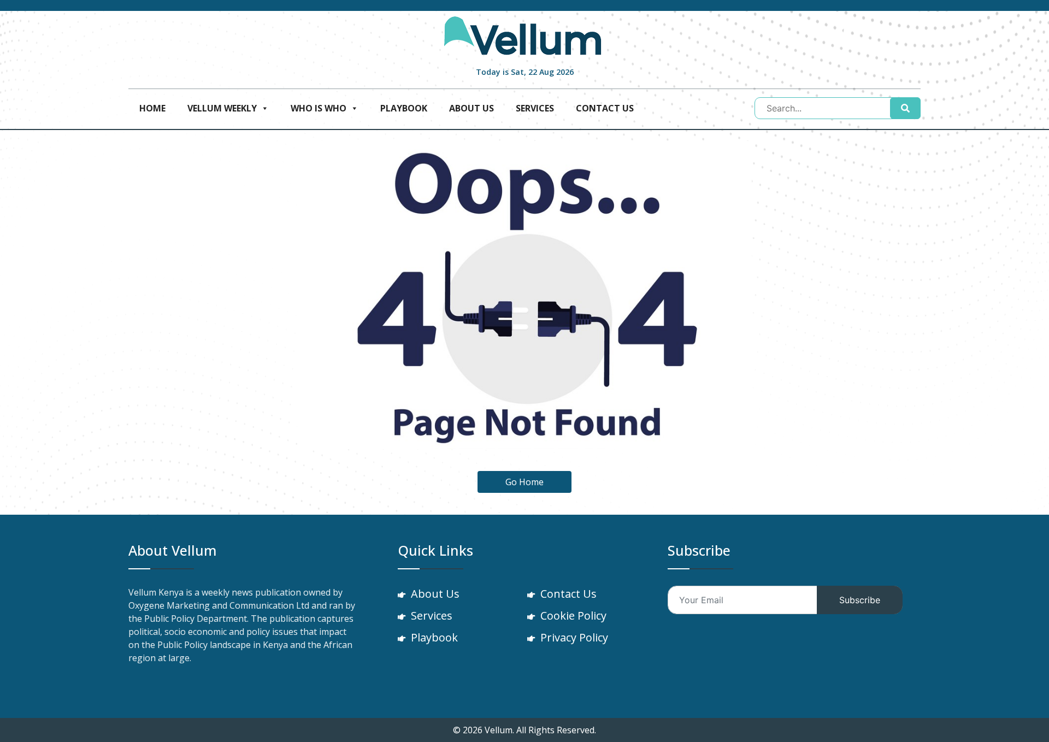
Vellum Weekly (222, 108)
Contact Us (605, 108)
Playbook (403, 108)
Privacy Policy (574, 637)
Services (535, 108)
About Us (471, 108)
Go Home (524, 482)
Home (152, 108)
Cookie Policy (573, 615)
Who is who (318, 108)
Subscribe (859, 599)
